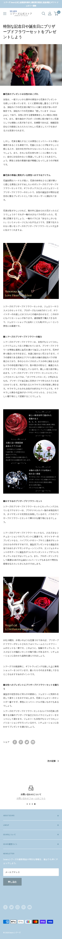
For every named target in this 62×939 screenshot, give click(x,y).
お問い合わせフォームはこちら (31, 798)
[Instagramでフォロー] (17, 907)
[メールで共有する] (33, 742)
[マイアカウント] (49, 13)
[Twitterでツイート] (27, 742)
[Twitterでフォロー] (11, 907)
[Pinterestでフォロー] (23, 907)
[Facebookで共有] (15, 742)
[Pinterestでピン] (21, 742)
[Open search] (43, 13)
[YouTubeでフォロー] (29, 907)
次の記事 (51, 760)
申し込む (12, 881)
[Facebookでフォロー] (5, 907)
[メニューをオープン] (4, 13)
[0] (56, 14)
